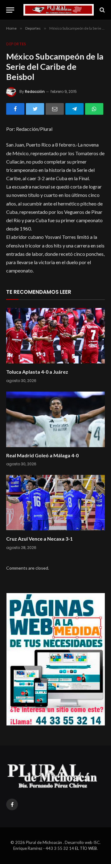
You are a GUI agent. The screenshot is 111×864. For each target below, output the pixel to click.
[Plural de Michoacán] (58, 10)
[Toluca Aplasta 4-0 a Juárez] (55, 335)
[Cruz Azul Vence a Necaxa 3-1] (55, 502)
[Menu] (10, 10)
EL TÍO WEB (86, 848)
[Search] (101, 10)
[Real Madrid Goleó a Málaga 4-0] (55, 419)
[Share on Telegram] (74, 109)
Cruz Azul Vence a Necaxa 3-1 (39, 539)
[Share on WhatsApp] (94, 109)
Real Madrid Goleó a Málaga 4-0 (42, 455)
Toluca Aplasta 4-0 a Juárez (37, 372)
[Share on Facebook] (15, 109)
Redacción (35, 91)
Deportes (16, 44)
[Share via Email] (55, 109)
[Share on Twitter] (35, 109)
